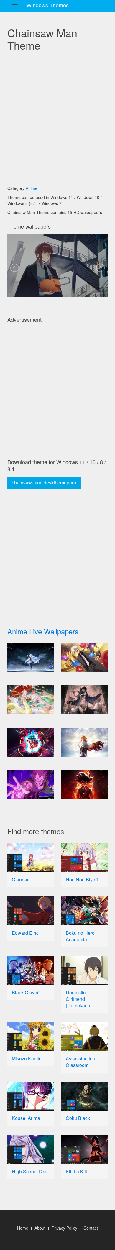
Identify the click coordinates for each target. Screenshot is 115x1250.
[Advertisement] (57, 117)
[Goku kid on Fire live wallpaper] (84, 784)
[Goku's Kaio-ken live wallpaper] (30, 742)
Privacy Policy (64, 1228)
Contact (90, 1228)
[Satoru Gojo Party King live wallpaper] (84, 657)
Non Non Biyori (82, 879)
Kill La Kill (76, 1171)
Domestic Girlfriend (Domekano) (79, 999)
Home (22, 1228)
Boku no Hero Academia (80, 936)
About (39, 1228)
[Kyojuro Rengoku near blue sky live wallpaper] (84, 742)
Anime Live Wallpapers (42, 631)
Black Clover (25, 992)
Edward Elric (25, 932)
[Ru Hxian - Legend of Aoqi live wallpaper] (30, 699)
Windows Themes (48, 5)
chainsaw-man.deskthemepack (44, 482)
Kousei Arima (26, 1118)
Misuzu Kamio (27, 1058)
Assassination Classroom (80, 1061)
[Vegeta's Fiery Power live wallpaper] (30, 784)
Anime (31, 188)
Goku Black (78, 1118)
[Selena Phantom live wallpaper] (84, 699)
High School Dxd (29, 1171)
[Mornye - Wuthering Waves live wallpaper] (30, 657)
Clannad (21, 879)
